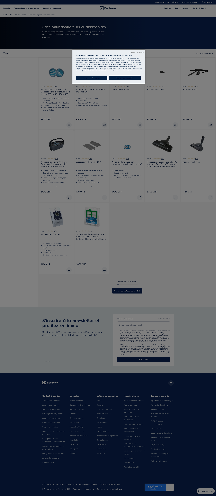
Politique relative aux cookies (119, 70)
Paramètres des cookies (91, 78)
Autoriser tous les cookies (124, 78)
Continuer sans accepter (137, 52)
